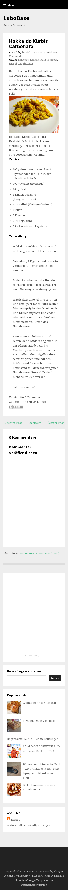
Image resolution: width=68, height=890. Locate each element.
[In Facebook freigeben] (21, 407)
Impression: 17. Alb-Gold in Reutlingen (33, 739)
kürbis (44, 59)
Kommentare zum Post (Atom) (39, 553)
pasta (53, 59)
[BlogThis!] (14, 407)
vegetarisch (25, 63)
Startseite (35, 423)
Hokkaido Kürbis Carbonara (28, 44)
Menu (11, 5)
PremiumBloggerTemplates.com (34, 880)
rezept (13, 63)
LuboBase (16, 18)
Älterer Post (56, 423)
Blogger (58, 871)
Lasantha (59, 875)
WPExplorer (22, 875)
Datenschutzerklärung (34, 884)
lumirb (26, 52)
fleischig (23, 59)
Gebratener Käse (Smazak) (40, 703)
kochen (34, 59)
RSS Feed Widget (32, 655)
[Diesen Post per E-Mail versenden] (11, 407)
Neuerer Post (13, 423)
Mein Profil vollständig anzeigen (28, 825)
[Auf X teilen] (18, 407)
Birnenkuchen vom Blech (39, 720)
